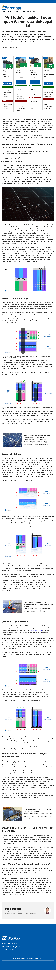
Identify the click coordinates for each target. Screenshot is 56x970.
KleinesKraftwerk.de (7, 83)
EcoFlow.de (48, 83)
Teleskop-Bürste (36, 630)
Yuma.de (21, 81)
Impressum (46, 945)
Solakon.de (35, 81)
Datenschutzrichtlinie (48, 942)
